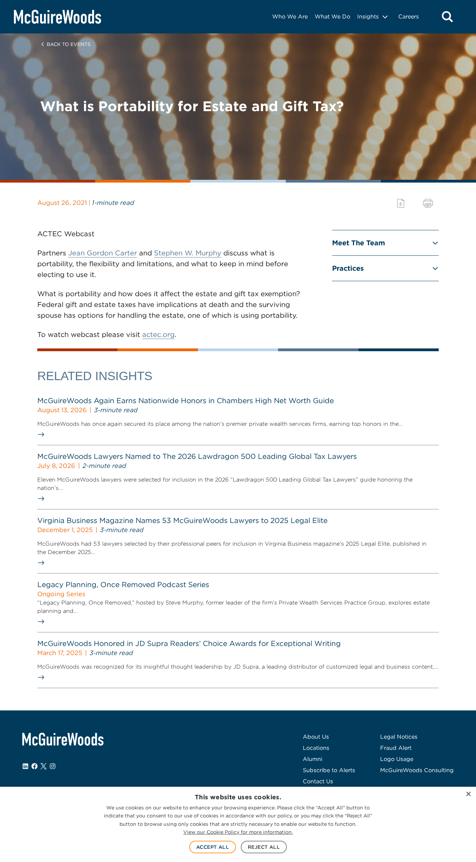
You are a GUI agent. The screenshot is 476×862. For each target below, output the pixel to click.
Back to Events (69, 44)
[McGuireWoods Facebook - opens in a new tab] (34, 766)
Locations (316, 748)
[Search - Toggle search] (447, 16)
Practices (348, 268)
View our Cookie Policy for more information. (238, 832)
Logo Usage (396, 759)
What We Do (332, 16)
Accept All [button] (212, 847)
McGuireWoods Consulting (417, 770)
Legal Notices (398, 736)
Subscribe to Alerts (329, 770)
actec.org (158, 334)
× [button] (468, 794)
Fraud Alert (396, 748)
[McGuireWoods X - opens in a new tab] (43, 766)
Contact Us (318, 781)
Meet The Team (358, 243)
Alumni (312, 759)
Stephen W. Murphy (187, 253)
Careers (408, 16)
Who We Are (290, 16)
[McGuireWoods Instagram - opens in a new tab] (52, 766)
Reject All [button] (264, 847)
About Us (316, 736)
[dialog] (238, 824)
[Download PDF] (401, 203)
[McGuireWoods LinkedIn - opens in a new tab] (25, 766)
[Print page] (428, 203)
